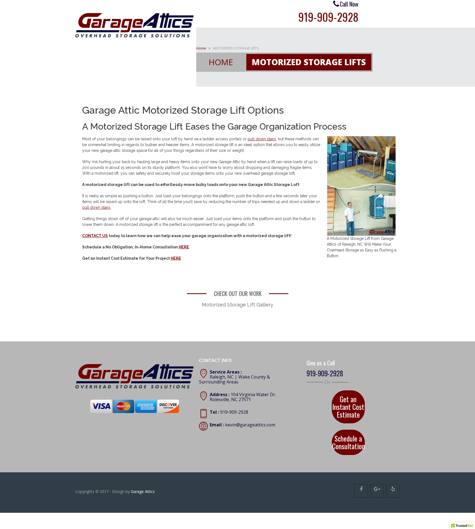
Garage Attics (143, 472)
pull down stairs (262, 139)
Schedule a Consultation (348, 426)
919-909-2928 (328, 17)
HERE (184, 247)
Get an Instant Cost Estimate (348, 400)
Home (201, 48)
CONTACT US (95, 236)
